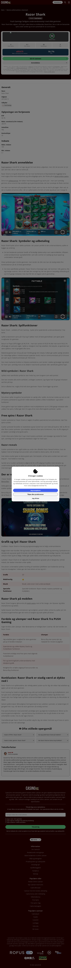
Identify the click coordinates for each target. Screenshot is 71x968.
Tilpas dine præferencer (35, 494)
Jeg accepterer (35, 490)
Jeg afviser (35, 498)
